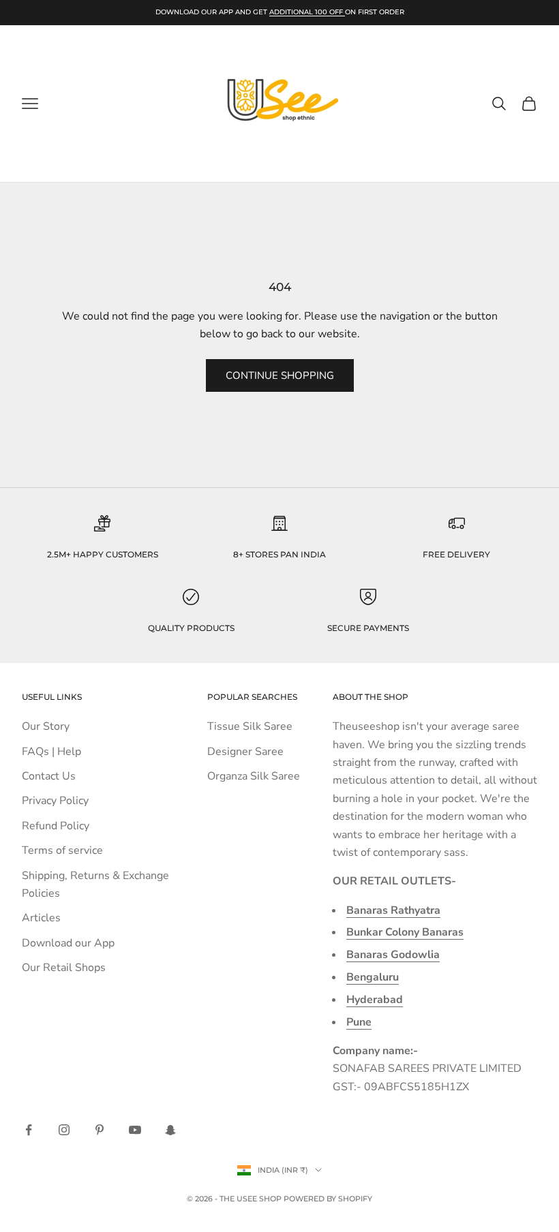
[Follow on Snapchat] (170, 1130)
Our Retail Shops (64, 967)
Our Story (46, 726)
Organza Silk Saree (253, 776)
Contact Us (49, 776)
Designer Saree (245, 751)
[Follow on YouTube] (135, 1130)
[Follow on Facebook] (28, 1130)
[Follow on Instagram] (64, 1130)
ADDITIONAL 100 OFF (307, 11)
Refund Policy (55, 825)
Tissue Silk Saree (249, 726)
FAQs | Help (51, 751)
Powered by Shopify (328, 1198)
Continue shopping (280, 375)
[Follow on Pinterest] (99, 1130)
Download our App (68, 943)
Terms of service (62, 850)
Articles (41, 917)
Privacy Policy (55, 800)
